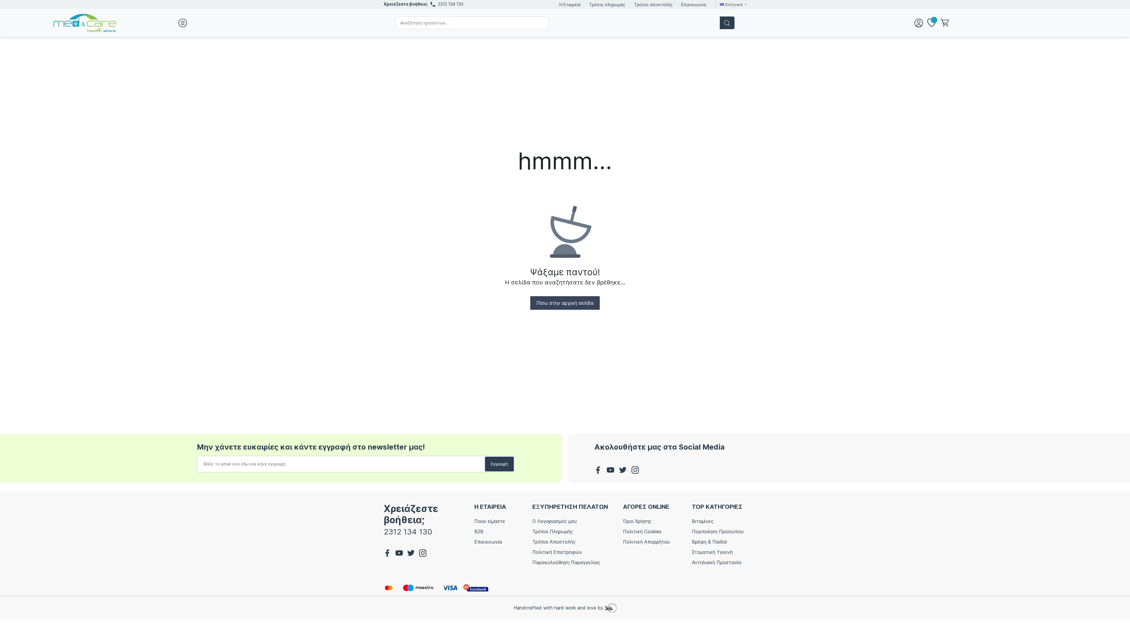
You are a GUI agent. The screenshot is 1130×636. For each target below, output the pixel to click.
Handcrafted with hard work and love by (559, 607)
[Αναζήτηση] (727, 22)
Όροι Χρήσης (637, 521)
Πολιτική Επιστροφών (557, 552)
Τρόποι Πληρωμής (552, 531)
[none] (732, 4)
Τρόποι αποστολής (653, 4)
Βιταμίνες (703, 521)
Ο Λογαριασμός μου (554, 521)
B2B (478, 531)
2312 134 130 (450, 3)
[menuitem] (732, 4)
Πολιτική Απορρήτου (646, 542)
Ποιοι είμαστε (489, 521)
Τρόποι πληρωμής (607, 4)
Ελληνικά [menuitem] (734, 4)
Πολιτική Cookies (642, 531)
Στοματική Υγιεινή (712, 552)
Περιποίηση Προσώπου (718, 531)
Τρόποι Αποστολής (554, 542)
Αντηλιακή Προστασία (716, 562)
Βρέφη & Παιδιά (709, 542)
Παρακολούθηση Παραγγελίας (566, 562)
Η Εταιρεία (570, 4)
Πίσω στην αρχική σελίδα (565, 303)
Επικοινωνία (693, 4)
